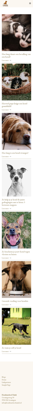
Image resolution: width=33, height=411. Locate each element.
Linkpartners (6, 382)
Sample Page (6, 385)
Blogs (4, 377)
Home (4, 380)
